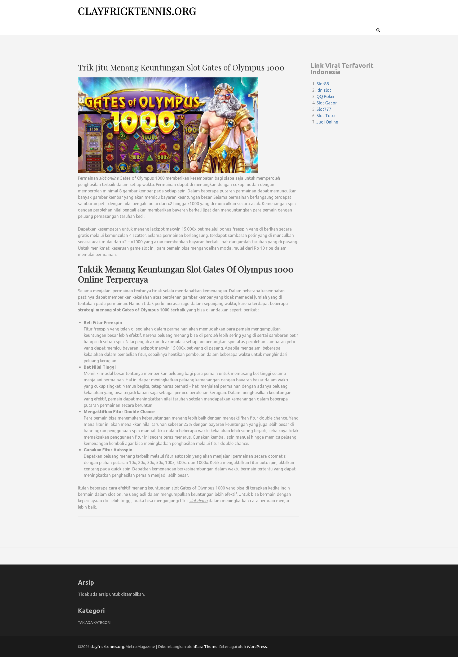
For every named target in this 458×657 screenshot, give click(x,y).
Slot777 (323, 109)
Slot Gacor (326, 102)
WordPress (257, 646)
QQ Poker (325, 96)
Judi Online (327, 122)
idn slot (323, 90)
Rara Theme (206, 646)
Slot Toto (325, 115)
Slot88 (322, 83)
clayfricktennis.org (137, 10)
